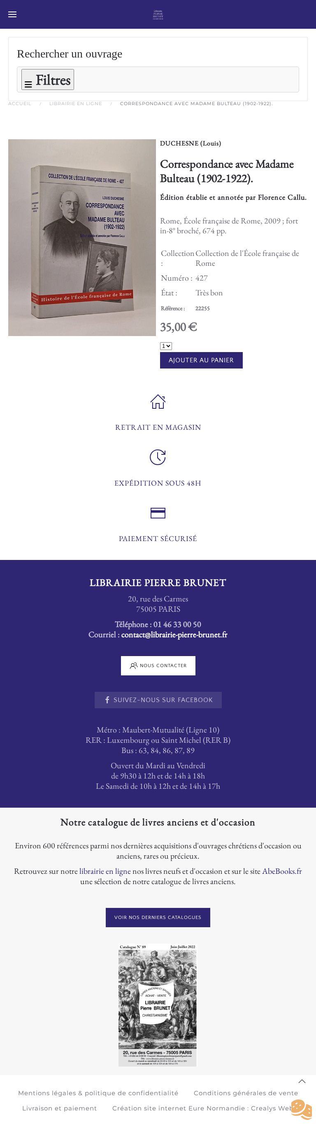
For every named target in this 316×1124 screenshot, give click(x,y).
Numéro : (177, 277)
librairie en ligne (105, 871)
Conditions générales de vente (246, 1093)
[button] (12, 14)
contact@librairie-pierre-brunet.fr (174, 634)
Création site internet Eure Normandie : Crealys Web (203, 1108)
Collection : (178, 258)
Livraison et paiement (59, 1108)
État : (169, 292)
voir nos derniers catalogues (158, 917)
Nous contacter (163, 665)
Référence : (173, 308)
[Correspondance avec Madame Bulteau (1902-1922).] (82, 236)
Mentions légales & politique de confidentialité (98, 1093)
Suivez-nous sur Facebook (163, 700)
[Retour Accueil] (158, 14)
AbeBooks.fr (282, 871)
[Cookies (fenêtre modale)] (301, 1110)
